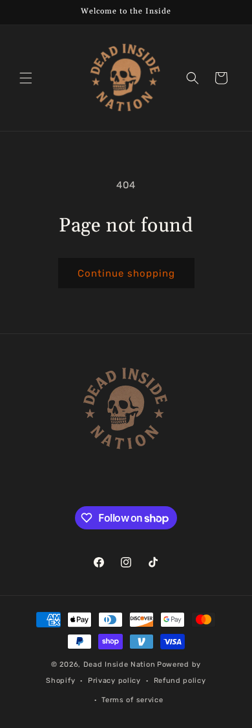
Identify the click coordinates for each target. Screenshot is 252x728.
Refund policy (180, 680)
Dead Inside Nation (119, 664)
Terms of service (132, 700)
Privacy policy (114, 680)
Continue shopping (126, 273)
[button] (26, 78)
